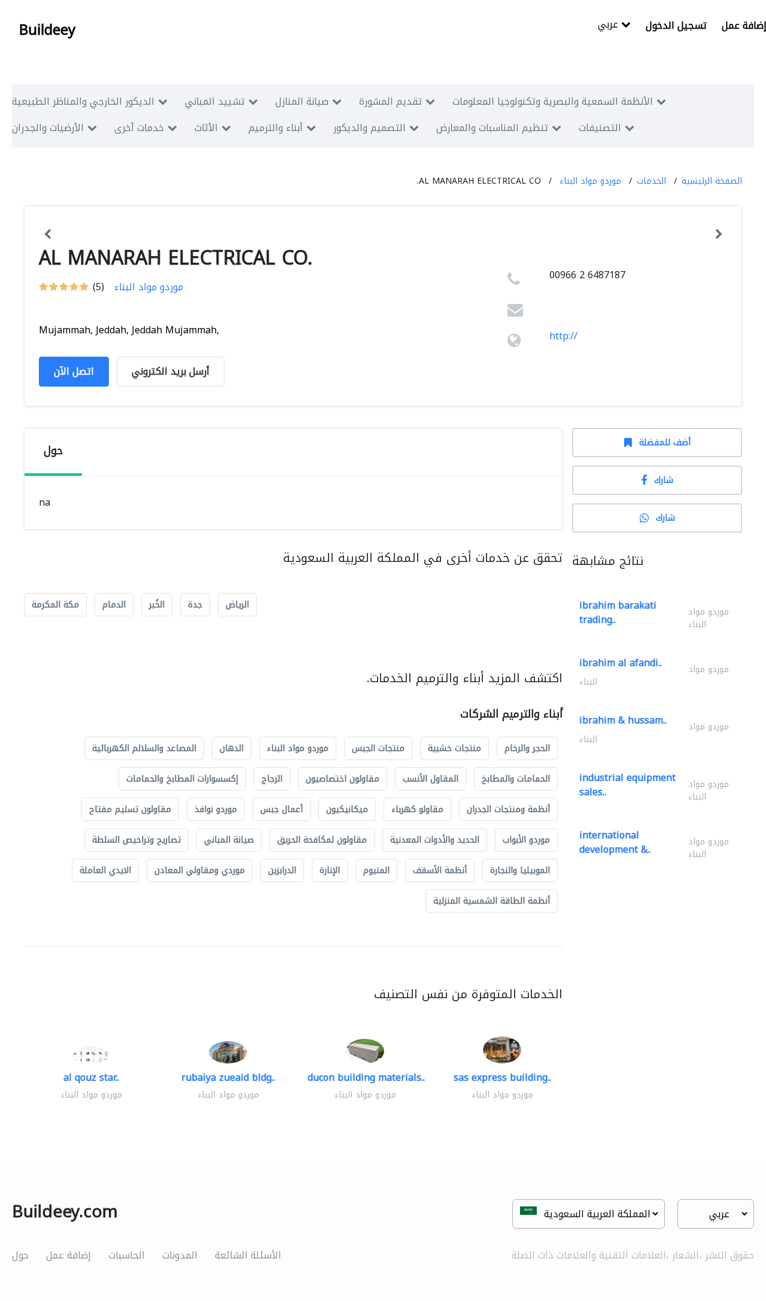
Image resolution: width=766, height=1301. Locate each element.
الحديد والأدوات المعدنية (434, 840)
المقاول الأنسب (430, 779)
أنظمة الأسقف (440, 870)
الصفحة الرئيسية (712, 181)
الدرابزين (282, 870)
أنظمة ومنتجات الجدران (508, 809)
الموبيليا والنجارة (520, 870)
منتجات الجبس (378, 748)
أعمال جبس (281, 809)
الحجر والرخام (527, 748)
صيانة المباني (229, 840)
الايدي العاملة (105, 870)
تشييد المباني (215, 101)
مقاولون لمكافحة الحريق (322, 840)
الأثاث (206, 127)
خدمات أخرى (139, 127)
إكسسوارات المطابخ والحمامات (182, 779)
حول (20, 1255)
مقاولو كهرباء (417, 809)
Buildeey (47, 30)
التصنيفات (600, 127)
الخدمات (651, 181)
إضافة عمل (68, 1255)
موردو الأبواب (526, 840)
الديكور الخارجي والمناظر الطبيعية (83, 101)
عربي (609, 25)
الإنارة (330, 870)
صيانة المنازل (302, 101)
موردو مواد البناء (590, 181)
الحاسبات (126, 1255)
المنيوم (376, 870)
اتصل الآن (74, 371)
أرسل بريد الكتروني (170, 371)
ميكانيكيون (347, 809)
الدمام (114, 605)
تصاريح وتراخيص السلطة (136, 840)
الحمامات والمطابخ (516, 779)
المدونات (179, 1255)
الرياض (237, 605)
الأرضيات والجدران (48, 127)
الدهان (232, 748)
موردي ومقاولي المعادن (199, 870)
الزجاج (272, 779)
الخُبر (157, 605)
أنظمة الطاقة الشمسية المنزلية (491, 901)
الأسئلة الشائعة (248, 1255)
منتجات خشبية (454, 748)
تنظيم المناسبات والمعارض (492, 127)
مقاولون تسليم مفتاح (130, 809)
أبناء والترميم (275, 127)
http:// (563, 336)
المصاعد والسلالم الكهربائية (144, 748)
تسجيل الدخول (676, 25)
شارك (663, 480)
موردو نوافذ (215, 809)
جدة (195, 605)
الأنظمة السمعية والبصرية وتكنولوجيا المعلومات (552, 101)
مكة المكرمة (55, 605)
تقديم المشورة (390, 101)
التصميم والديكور (369, 127)
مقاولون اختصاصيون (342, 779)
